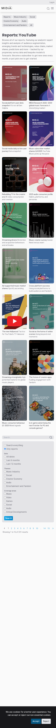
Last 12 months (13, 464)
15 (49, 528)
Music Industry (20, 17)
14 (44, 528)
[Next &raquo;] (53, 528)
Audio (24, 21)
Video (8, 497)
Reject (46, 721)
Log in (52, 2)
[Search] (48, 9)
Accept (36, 721)
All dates (10, 456)
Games (9, 501)
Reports (7, 17)
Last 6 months (13, 460)
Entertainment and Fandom (15, 25)
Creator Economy (11, 21)
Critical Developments (16, 512)
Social (32, 17)
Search (8, 518)
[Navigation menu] (52, 8)
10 (37, 528)
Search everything (14, 445)
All (31, 25)
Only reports (12, 449)
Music (9, 494)
